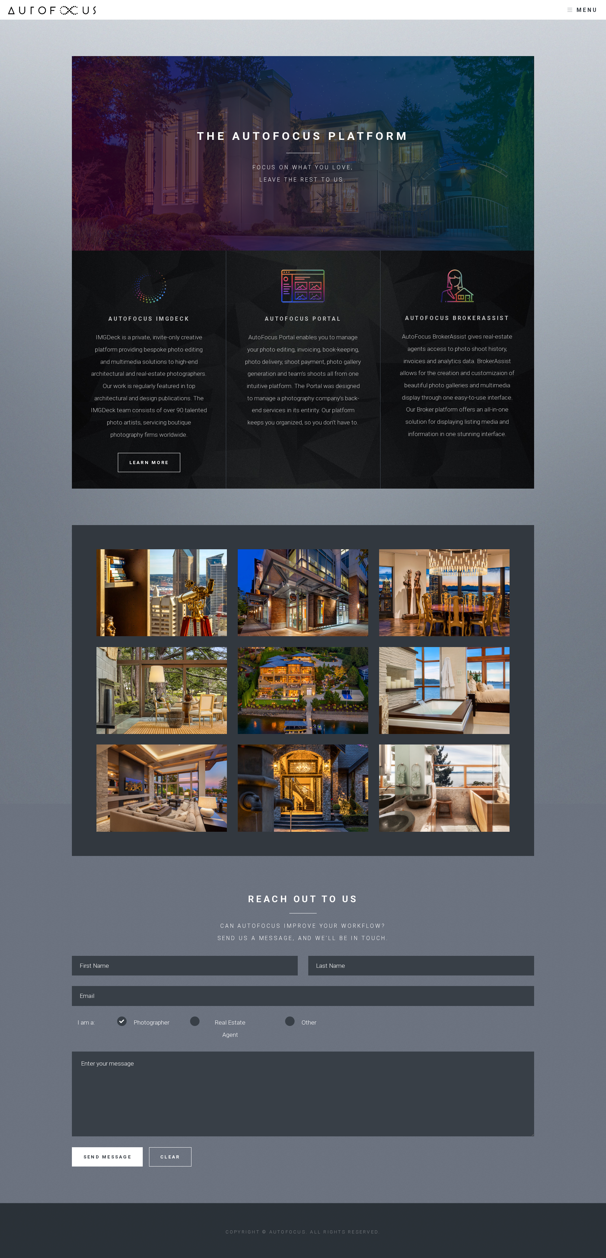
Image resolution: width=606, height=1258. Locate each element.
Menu (587, 10)
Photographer (151, 1022)
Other (309, 1022)
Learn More (149, 462)
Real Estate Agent (230, 1028)
